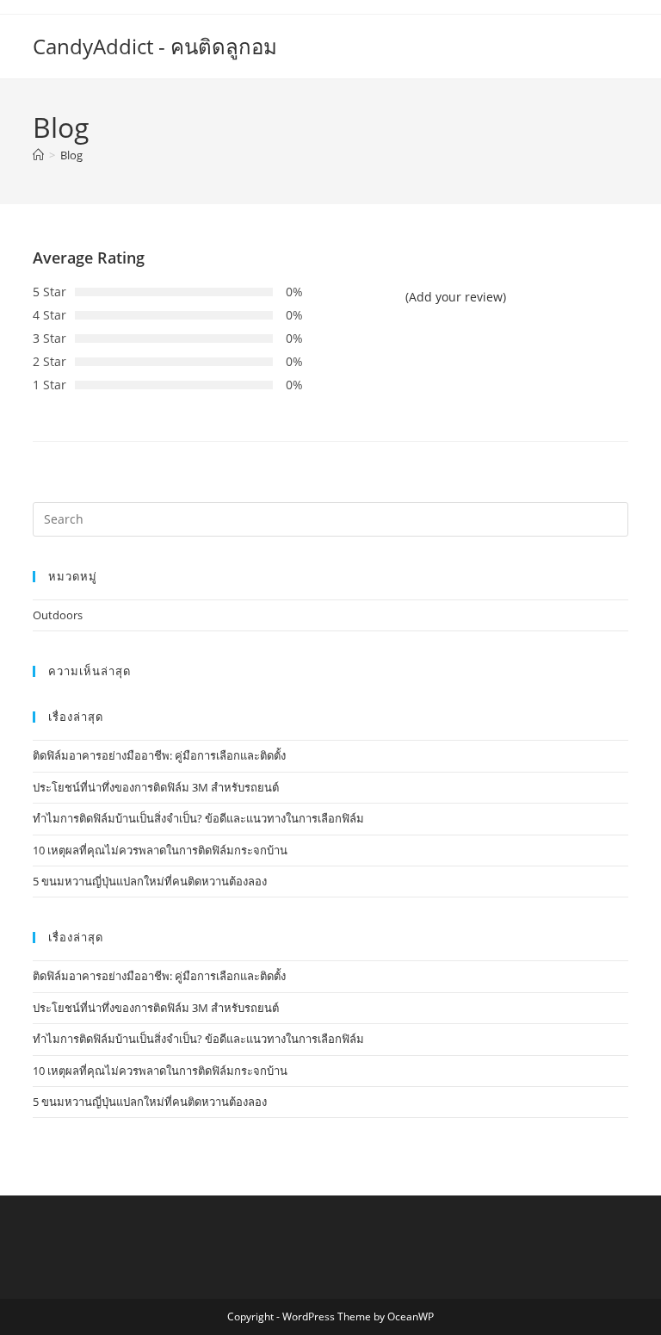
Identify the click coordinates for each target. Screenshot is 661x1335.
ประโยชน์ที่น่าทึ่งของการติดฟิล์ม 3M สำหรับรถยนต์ (156, 787)
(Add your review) (455, 297)
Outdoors (58, 615)
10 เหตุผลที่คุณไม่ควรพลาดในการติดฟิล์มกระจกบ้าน (160, 850)
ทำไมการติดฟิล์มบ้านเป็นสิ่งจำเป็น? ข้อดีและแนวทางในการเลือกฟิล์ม (198, 818)
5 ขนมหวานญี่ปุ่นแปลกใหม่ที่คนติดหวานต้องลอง (150, 881)
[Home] (38, 155)
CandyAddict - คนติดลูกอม (155, 46)
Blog (71, 155)
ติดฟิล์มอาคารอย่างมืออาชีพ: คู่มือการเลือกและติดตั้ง (159, 755)
